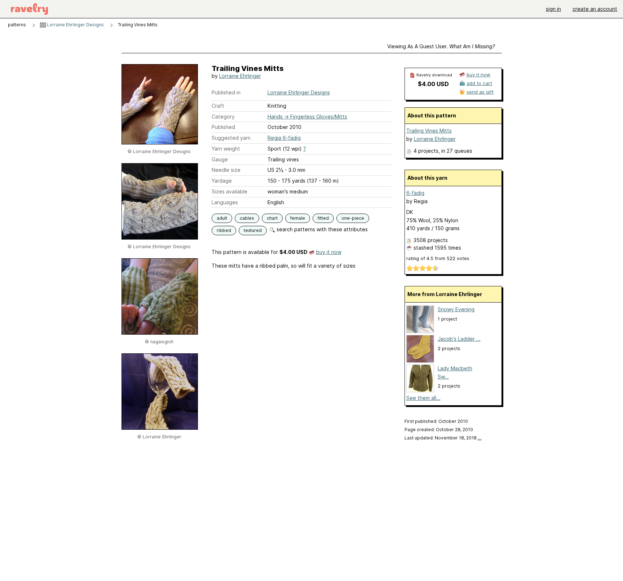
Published (223, 127)
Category (223, 116)
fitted (323, 218)
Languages (225, 202)
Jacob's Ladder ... (459, 339)
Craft (218, 106)
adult (222, 218)
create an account (595, 9)
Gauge (220, 159)
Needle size (226, 170)
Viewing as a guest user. (441, 46)
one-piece (352, 218)
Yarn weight (226, 149)
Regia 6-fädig (284, 138)
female (297, 218)
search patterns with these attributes (321, 229)
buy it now (328, 252)
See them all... (423, 398)
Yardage (222, 181)
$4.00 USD (433, 84)
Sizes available (229, 191)
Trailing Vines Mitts (429, 131)
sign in (553, 9)
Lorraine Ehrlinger (240, 76)
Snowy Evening (456, 309)
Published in (226, 92)
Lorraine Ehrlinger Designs (75, 24)
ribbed (224, 230)
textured (253, 230)
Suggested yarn (231, 138)
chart (272, 218)
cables (247, 218)
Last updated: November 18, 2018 (443, 438)
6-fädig (415, 193)
